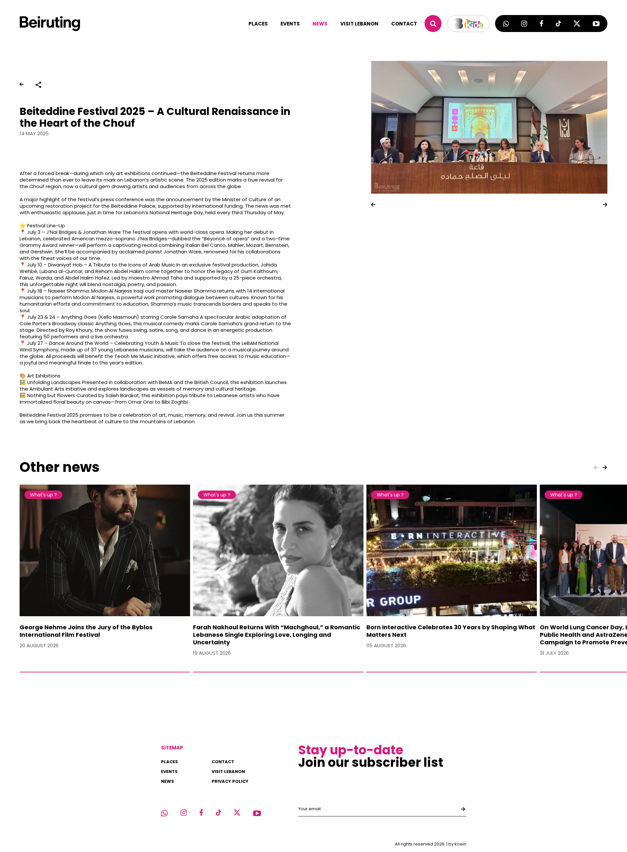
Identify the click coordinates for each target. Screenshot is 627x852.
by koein (457, 844)
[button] (373, 204)
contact (404, 23)
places (258, 23)
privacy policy (230, 781)
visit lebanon (359, 23)
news (320, 23)
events (290, 23)
